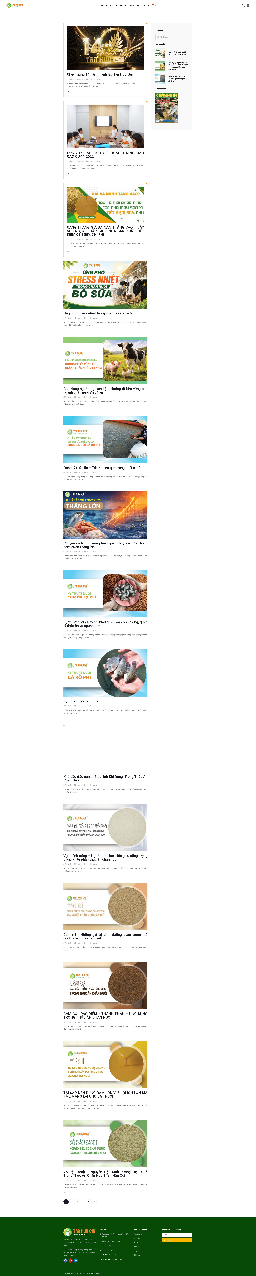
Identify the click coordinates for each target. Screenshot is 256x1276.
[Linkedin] (76, 1260)
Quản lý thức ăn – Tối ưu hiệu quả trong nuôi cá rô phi (105, 468)
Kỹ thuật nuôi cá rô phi (81, 701)
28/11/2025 (67, 1022)
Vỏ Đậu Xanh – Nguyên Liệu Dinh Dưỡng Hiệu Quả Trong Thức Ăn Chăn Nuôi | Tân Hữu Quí (106, 1174)
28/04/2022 (71, 161)
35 (89, 1201)
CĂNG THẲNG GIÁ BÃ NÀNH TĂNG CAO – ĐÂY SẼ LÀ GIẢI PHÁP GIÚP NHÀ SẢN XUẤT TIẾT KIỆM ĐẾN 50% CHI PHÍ (105, 231)
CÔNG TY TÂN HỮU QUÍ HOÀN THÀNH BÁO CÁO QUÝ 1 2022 (105, 155)
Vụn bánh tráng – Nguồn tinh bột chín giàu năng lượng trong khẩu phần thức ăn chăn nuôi (106, 857)
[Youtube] (71, 1260)
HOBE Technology (95, 1274)
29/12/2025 (67, 706)
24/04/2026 (67, 318)
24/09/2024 (71, 79)
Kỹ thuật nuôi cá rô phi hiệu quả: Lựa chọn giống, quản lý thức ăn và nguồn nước (106, 624)
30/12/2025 (67, 630)
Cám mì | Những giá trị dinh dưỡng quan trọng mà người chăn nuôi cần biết (106, 936)
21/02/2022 (71, 239)
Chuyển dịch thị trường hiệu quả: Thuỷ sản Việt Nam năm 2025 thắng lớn (106, 545)
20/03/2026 (67, 397)
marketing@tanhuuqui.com (110, 1241)
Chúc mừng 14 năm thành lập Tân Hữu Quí (100, 74)
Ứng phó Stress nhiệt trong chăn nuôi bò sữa (98, 313)
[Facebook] (66, 1260)
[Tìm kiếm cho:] (172, 37)
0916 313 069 (106, 1259)
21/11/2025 (67, 1101)
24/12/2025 (67, 785)
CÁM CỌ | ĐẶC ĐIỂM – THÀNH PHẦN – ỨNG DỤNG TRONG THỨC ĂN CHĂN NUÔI (106, 1015)
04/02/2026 (67, 472)
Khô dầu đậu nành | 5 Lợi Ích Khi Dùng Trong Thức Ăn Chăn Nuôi (106, 778)
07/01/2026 (67, 551)
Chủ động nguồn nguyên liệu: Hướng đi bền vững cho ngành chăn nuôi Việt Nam (106, 390)
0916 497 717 (106, 1255)
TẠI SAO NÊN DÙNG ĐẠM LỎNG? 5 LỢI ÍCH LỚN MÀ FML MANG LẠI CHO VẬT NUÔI (106, 1094)
